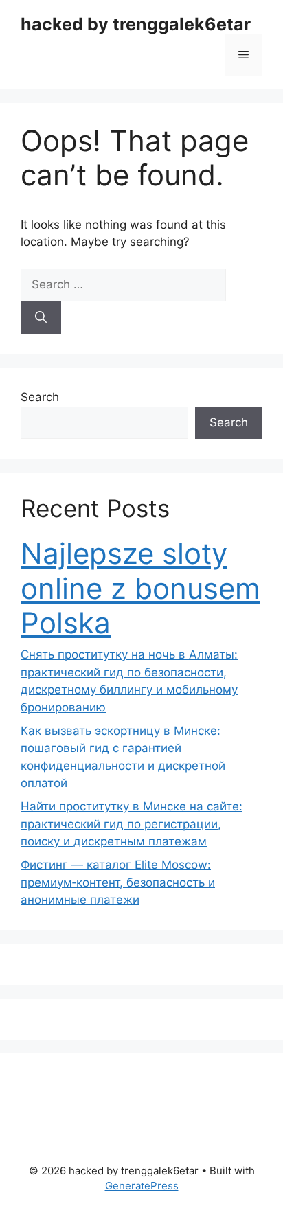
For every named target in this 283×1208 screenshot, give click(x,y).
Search (40, 397)
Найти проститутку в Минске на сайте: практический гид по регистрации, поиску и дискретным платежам (131, 823)
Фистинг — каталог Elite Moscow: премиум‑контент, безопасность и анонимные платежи (118, 882)
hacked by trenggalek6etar (136, 24)
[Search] (41, 317)
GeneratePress (142, 1185)
